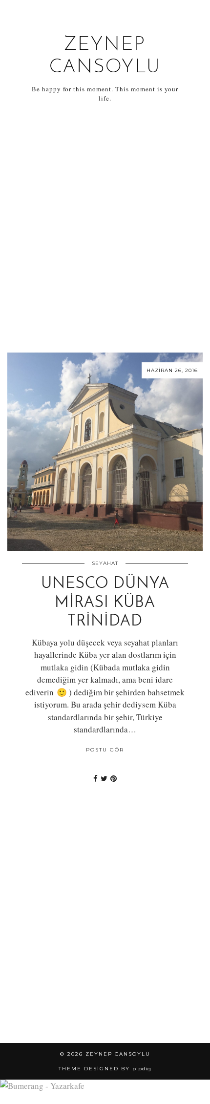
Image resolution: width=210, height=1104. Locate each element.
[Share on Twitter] (104, 778)
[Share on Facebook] (95, 778)
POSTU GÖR (105, 750)
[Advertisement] (105, 228)
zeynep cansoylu (117, 1054)
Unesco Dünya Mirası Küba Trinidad (105, 602)
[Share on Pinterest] (113, 778)
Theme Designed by (105, 1068)
